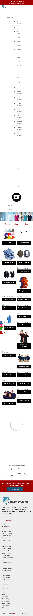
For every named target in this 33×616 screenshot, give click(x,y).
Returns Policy (5, 605)
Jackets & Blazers (6, 531)
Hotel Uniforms (6, 575)
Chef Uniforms (6, 555)
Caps (18, 27)
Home (8, 10)
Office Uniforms (6, 577)
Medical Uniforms (6, 546)
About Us (4, 594)
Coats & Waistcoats (7, 533)
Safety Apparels (6, 538)
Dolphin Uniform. (16, 613)
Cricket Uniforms (6, 570)
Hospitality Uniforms (7, 557)
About (8, 13)
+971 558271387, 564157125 (17, 1)
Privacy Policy (5, 599)
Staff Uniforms (6, 579)
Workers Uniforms (7, 582)
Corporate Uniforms (7, 568)
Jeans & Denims (6, 529)
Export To (9, 205)
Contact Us (9, 209)
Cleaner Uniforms (6, 573)
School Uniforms (6, 548)
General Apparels (6, 535)
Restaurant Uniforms (7, 560)
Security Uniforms (6, 551)
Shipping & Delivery (7, 601)
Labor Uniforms (6, 553)
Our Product (10, 17)
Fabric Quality (5, 608)
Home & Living (6, 540)
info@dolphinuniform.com (17, 3)
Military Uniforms (6, 562)
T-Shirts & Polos (6, 526)
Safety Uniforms (6, 584)
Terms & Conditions (7, 603)
